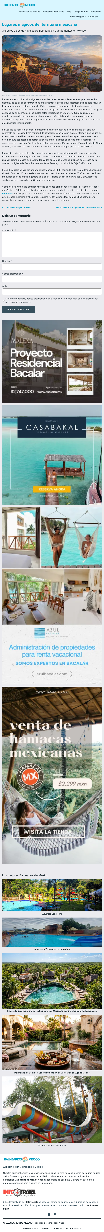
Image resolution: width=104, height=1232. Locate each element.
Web (4, 286)
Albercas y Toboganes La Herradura (52, 949)
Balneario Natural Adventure (52, 1145)
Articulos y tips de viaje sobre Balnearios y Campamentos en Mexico (44, 30)
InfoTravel (31, 1202)
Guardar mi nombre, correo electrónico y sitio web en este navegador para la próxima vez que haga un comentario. (51, 300)
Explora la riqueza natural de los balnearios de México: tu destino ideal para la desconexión (52, 1011)
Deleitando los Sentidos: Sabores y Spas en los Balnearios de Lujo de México (52, 1073)
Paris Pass (7, 193)
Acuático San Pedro (52, 914)
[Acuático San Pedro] (52, 895)
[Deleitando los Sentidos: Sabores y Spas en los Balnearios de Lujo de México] (52, 1043)
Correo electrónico (12, 273)
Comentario (9, 230)
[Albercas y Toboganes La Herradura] (52, 933)
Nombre (7, 261)
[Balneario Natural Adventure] (52, 1110)
